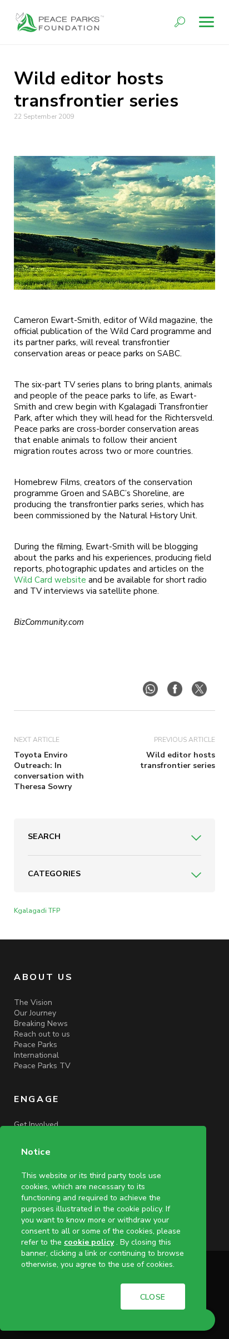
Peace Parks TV (42, 1065)
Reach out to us (42, 1034)
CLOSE (153, 1297)
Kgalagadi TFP (37, 910)
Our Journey (35, 1013)
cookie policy (89, 1242)
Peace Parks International (36, 1049)
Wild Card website (50, 579)
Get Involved (36, 1124)
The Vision (33, 1002)
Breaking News (41, 1023)
